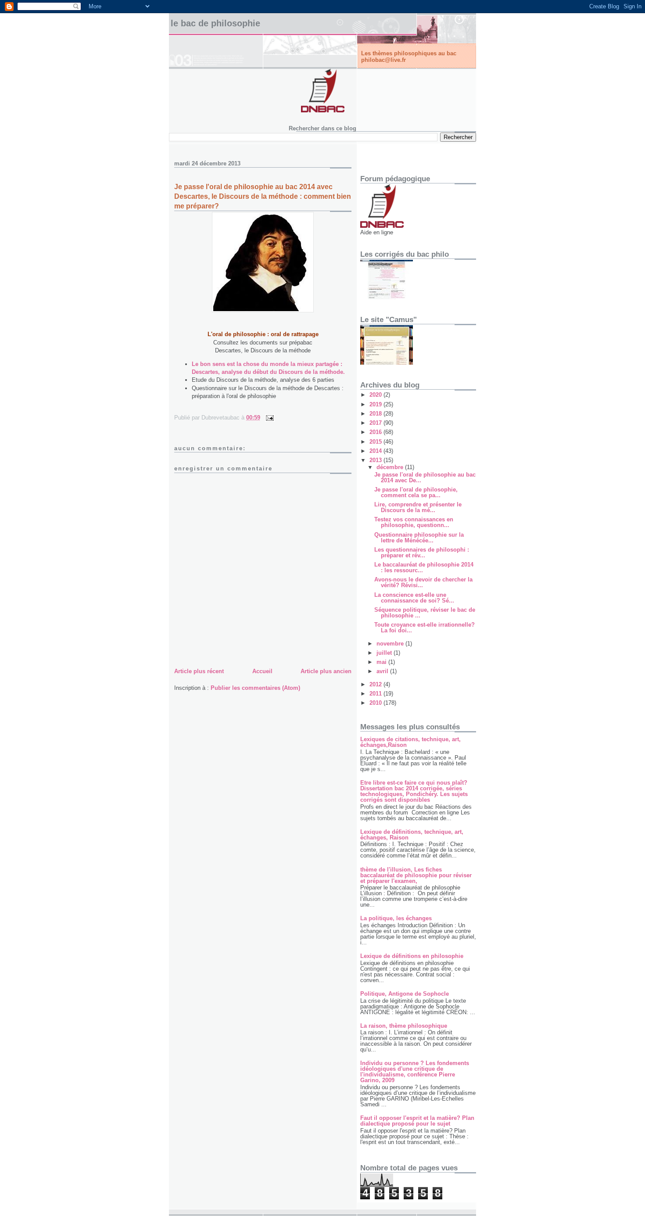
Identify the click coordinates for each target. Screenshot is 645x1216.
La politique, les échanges (396, 918)
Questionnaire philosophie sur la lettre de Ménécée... (419, 537)
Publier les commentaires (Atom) (255, 688)
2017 (376, 423)
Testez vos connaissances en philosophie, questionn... (413, 522)
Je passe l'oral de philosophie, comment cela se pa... (416, 492)
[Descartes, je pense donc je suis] (263, 310)
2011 (376, 693)
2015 (376, 441)
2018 (376, 413)
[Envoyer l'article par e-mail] (269, 417)
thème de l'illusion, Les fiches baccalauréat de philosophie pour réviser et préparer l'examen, (416, 875)
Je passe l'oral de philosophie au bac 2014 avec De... (425, 477)
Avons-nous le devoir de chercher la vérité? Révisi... (423, 582)
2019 (376, 404)
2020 (376, 394)
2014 (376, 451)
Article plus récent (199, 671)
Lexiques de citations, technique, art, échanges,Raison (410, 742)
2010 (376, 702)
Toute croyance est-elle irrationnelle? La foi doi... (424, 627)
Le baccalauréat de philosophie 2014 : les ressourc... (423, 567)
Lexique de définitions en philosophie (411, 956)
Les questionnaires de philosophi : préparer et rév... (421, 552)
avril (383, 671)
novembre (390, 643)
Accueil (262, 671)
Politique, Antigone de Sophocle (404, 993)
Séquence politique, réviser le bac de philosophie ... (424, 612)
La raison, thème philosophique (403, 1025)
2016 (376, 432)
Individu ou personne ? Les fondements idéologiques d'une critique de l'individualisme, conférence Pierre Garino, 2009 (414, 1071)
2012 (376, 684)
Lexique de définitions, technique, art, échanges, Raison (411, 835)
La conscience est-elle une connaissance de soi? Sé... (414, 598)
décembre (390, 467)
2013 (376, 460)
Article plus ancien (326, 671)
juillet (385, 652)
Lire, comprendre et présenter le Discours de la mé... (418, 507)
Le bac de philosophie (215, 23)
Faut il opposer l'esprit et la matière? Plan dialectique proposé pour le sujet (417, 1121)
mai (382, 662)
